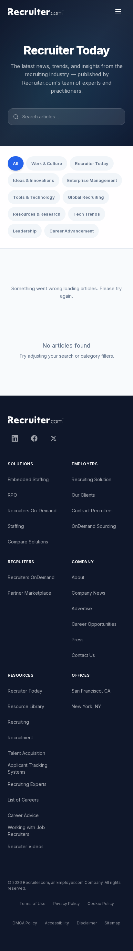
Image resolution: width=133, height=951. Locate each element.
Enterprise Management (92, 180)
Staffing (16, 526)
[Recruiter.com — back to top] (36, 11)
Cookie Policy (100, 903)
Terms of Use (32, 903)
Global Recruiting (86, 197)
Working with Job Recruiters (26, 831)
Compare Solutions (28, 541)
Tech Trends (86, 214)
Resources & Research (36, 214)
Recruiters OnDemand (31, 577)
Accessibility (57, 923)
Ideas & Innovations (33, 180)
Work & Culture (46, 163)
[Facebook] (34, 438)
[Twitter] (53, 438)
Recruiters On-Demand (32, 510)
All (15, 163)
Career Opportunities (94, 624)
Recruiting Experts (27, 784)
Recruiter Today (91, 163)
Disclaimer (87, 923)
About (78, 577)
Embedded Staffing (28, 479)
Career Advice (23, 815)
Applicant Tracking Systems (27, 768)
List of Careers (23, 799)
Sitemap (112, 923)
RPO (12, 495)
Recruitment (20, 737)
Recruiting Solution (91, 479)
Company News (88, 593)
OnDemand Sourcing (94, 526)
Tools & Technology (34, 197)
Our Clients (83, 495)
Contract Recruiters (92, 510)
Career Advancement (71, 230)
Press (78, 639)
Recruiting (18, 722)
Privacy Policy (66, 903)
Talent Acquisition (26, 753)
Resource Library (26, 706)
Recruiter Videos (26, 846)
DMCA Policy (25, 923)
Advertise (82, 608)
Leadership (24, 230)
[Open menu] (118, 12)
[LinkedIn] (15, 438)
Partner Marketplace (29, 593)
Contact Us (83, 655)
